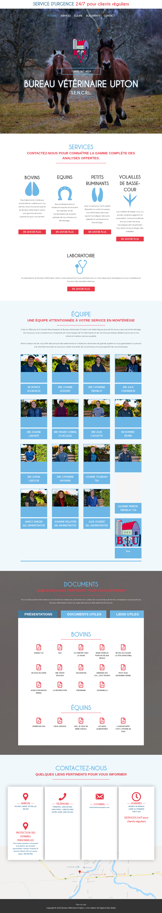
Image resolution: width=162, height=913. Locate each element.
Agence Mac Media (108, 908)
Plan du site (81, 904)
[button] (81, 71)
